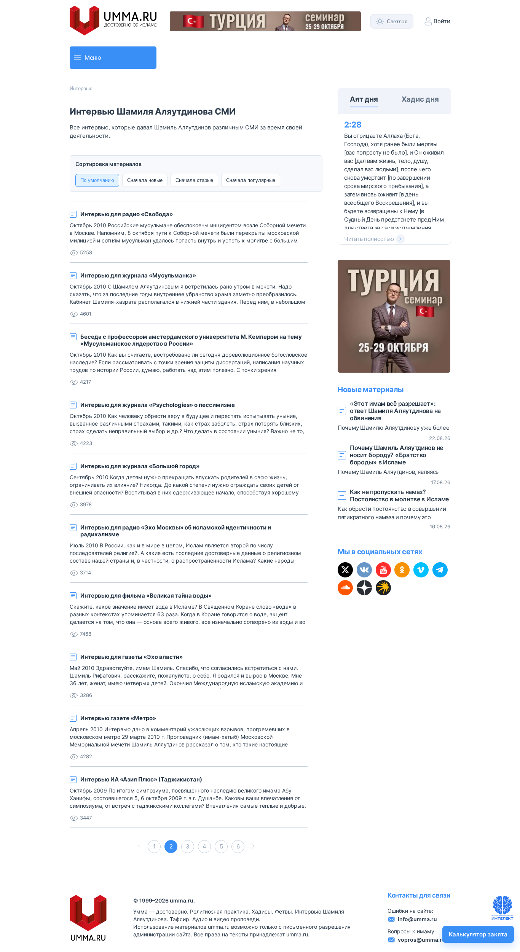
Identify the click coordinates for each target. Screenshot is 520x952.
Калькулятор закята (478, 934)
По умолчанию (97, 180)
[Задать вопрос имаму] (502, 907)
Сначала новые (145, 180)
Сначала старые (194, 180)
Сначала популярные (250, 180)
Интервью (81, 88)
